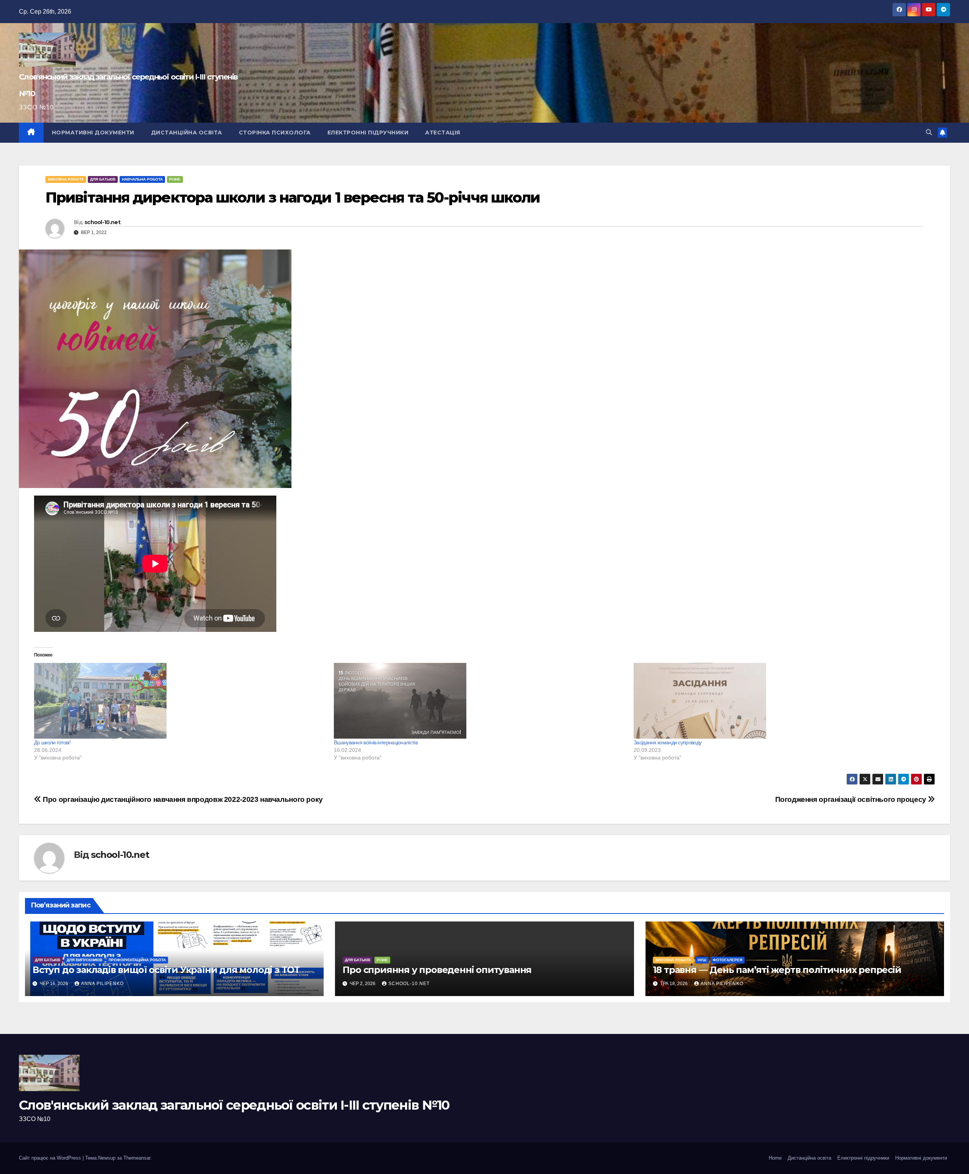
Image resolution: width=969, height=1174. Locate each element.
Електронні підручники (368, 132)
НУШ (702, 960)
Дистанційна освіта (186, 132)
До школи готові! (52, 742)
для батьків (102, 179)
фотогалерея (727, 960)
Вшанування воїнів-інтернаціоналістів (376, 742)
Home (775, 1158)
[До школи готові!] (180, 701)
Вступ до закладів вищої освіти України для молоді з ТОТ (166, 969)
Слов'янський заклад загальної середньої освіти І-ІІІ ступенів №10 (234, 1105)
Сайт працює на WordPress (51, 1158)
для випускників (84, 960)
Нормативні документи (93, 132)
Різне (175, 179)
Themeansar (136, 1158)
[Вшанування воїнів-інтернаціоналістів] (480, 701)
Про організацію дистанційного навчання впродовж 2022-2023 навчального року (182, 799)
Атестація (442, 132)
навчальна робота (142, 179)
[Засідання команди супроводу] (780, 701)
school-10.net (102, 222)
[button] (929, 132)
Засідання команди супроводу (667, 742)
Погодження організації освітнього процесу (851, 799)
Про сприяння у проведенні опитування (437, 969)
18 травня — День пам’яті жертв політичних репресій (777, 969)
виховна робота (66, 179)
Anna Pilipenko (102, 983)
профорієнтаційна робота (137, 960)
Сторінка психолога (275, 132)
